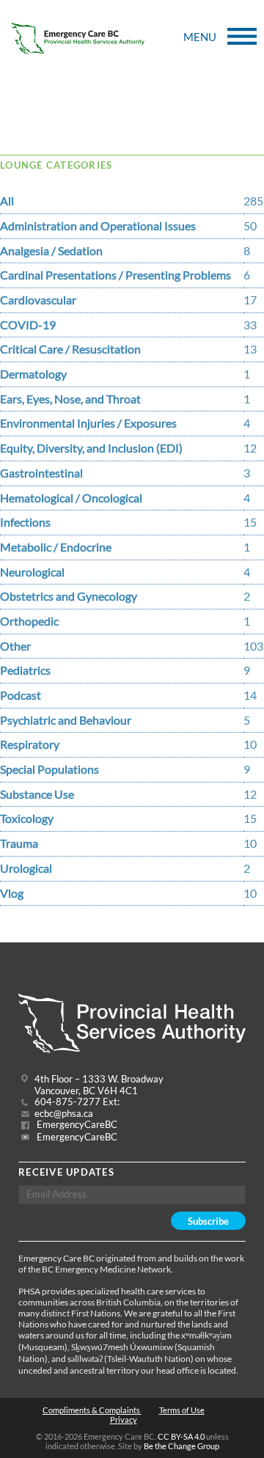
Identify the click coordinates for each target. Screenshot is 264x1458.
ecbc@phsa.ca (63, 1113)
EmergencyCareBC (75, 1124)
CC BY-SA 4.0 (181, 1436)
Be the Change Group (181, 1446)
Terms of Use (182, 1410)
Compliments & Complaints (92, 1410)
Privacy (123, 1419)
